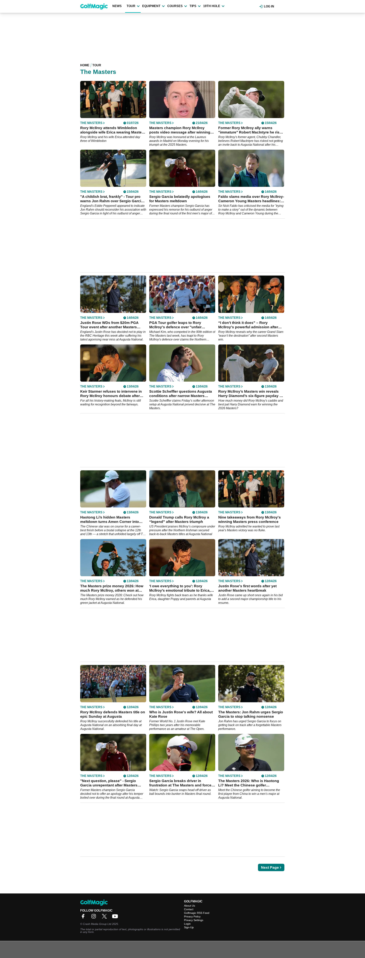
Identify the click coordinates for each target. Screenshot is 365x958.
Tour (131, 6)
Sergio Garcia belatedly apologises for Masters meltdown (179, 199)
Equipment (151, 6)
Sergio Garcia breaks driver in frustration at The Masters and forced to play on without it (181, 783)
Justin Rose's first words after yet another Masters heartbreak (247, 588)
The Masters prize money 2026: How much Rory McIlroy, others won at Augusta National (111, 588)
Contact (188, 909)
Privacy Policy (192, 916)
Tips (193, 6)
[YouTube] (116, 917)
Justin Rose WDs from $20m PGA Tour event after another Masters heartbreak (109, 325)
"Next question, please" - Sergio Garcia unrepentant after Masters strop (108, 783)
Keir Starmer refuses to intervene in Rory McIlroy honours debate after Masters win (111, 393)
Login (187, 923)
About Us (189, 905)
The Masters (91, 123)
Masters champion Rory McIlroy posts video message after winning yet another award (179, 130)
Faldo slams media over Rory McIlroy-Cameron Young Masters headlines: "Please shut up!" (251, 199)
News (117, 6)
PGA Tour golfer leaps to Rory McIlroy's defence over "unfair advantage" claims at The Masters (178, 325)
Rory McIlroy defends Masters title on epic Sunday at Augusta (112, 714)
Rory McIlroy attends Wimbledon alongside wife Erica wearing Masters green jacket (112, 130)
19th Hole (211, 6)
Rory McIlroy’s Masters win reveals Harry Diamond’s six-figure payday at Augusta (250, 393)
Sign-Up (189, 927)
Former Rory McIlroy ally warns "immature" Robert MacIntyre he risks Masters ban (251, 130)
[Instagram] (94, 917)
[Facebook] (84, 917)
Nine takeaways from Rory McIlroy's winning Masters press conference (249, 519)
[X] (105, 917)
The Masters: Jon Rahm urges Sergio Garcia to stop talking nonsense (250, 714)
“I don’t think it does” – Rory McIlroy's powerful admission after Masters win (248, 325)
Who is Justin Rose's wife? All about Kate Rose (181, 714)
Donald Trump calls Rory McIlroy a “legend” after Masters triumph (179, 519)
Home (84, 65)
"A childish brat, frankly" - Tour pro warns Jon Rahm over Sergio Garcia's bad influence (113, 199)
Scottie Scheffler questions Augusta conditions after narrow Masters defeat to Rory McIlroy (180, 393)
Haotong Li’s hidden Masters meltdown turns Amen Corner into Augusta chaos (109, 519)
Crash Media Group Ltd (97, 923)
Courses (175, 6)
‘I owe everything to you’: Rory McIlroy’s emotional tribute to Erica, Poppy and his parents (179, 588)
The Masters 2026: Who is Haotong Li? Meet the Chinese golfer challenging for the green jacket (248, 783)
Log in (269, 6)
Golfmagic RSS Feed (196, 913)
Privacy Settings (193, 920)
